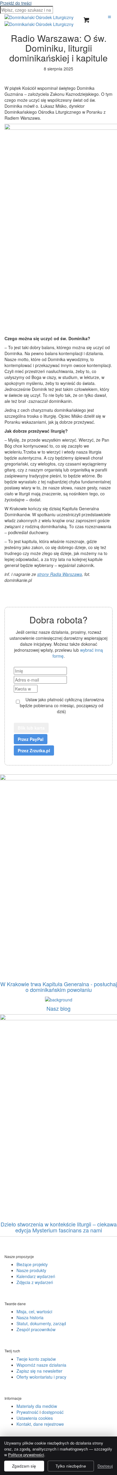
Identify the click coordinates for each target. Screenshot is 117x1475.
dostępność (53, 1412)
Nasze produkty (31, 1270)
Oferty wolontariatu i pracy (41, 1377)
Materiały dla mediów (36, 1406)
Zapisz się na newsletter (39, 1371)
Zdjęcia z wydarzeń (34, 1282)
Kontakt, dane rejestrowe (40, 1424)
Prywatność (27, 1412)
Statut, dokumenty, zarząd (41, 1323)
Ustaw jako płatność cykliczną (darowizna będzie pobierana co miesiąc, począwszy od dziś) (62, 705)
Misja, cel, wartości (34, 1311)
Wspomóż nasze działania (41, 1365)
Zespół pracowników (36, 1329)
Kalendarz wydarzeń (35, 1276)
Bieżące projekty (32, 1264)
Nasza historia (30, 1317)
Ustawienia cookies (34, 1418)
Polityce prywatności (26, 1454)
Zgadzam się (24, 1466)
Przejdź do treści (16, 3)
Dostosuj (105, 1466)
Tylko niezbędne (71, 1466)
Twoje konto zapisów (36, 1359)
